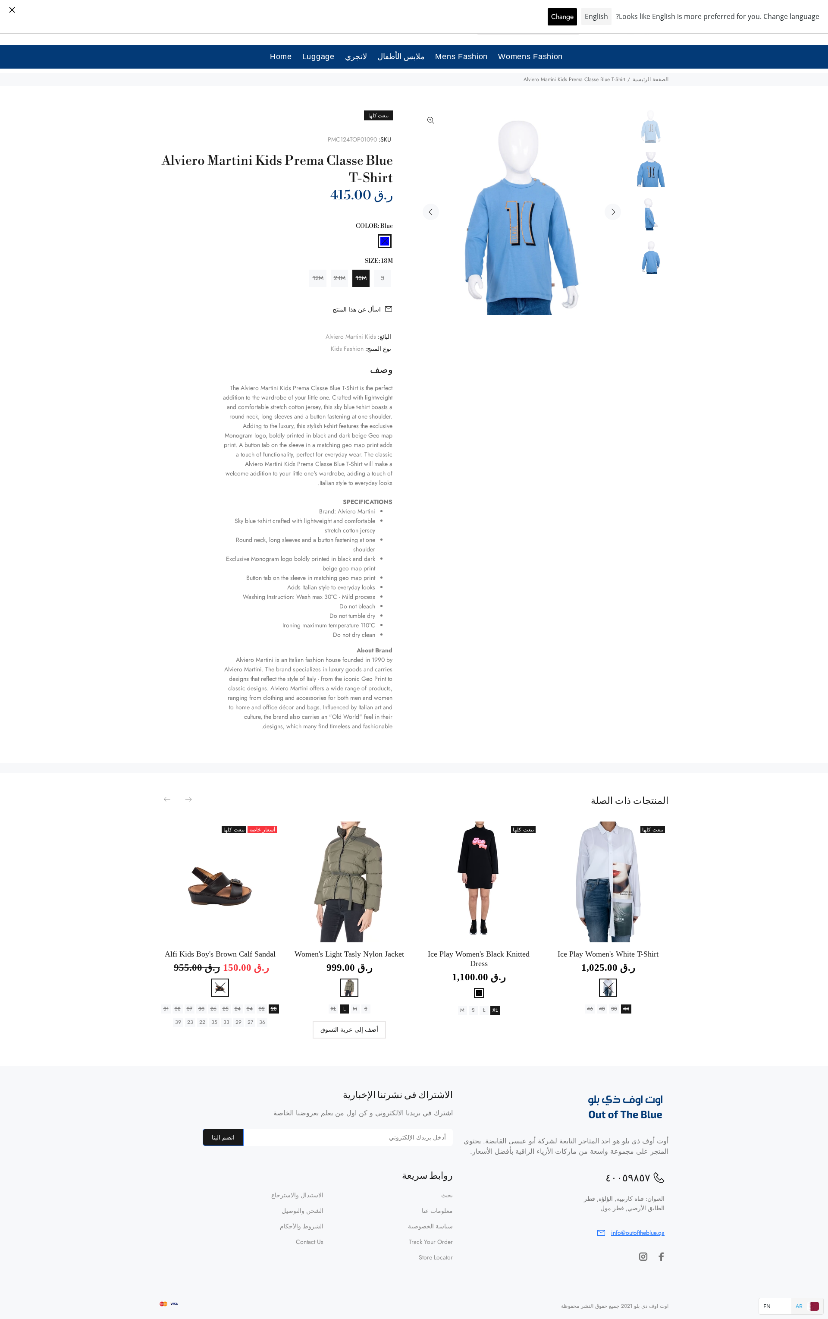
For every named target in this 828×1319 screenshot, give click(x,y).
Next (613, 212)
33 (226, 1022)
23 (190, 1022)
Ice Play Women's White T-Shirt (608, 954)
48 (602, 1009)
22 (202, 1022)
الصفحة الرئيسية (650, 79)
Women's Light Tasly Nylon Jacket (349, 954)
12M (318, 278)
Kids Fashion (347, 348)
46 (590, 1009)
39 (178, 1022)
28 (274, 1009)
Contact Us (309, 1241)
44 (626, 1009)
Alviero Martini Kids (351, 336)
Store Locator (436, 1257)
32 (262, 1009)
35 (214, 1022)
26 (213, 1009)
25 (226, 1009)
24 (238, 1009)
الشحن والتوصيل (302, 1210)
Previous (431, 212)
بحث (447, 1195)
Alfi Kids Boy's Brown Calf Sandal (220, 954)
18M (361, 278)
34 (250, 1009)
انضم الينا (223, 1137)
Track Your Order (431, 1241)
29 (238, 1022)
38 (614, 1009)
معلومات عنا (437, 1210)
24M (339, 278)
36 (262, 1022)
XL (495, 1010)
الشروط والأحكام (301, 1226)
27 (250, 1022)
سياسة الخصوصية (430, 1226)
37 (189, 1009)
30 (201, 1009)
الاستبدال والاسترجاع (297, 1195)
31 (166, 1009)
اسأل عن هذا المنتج (356, 309)
